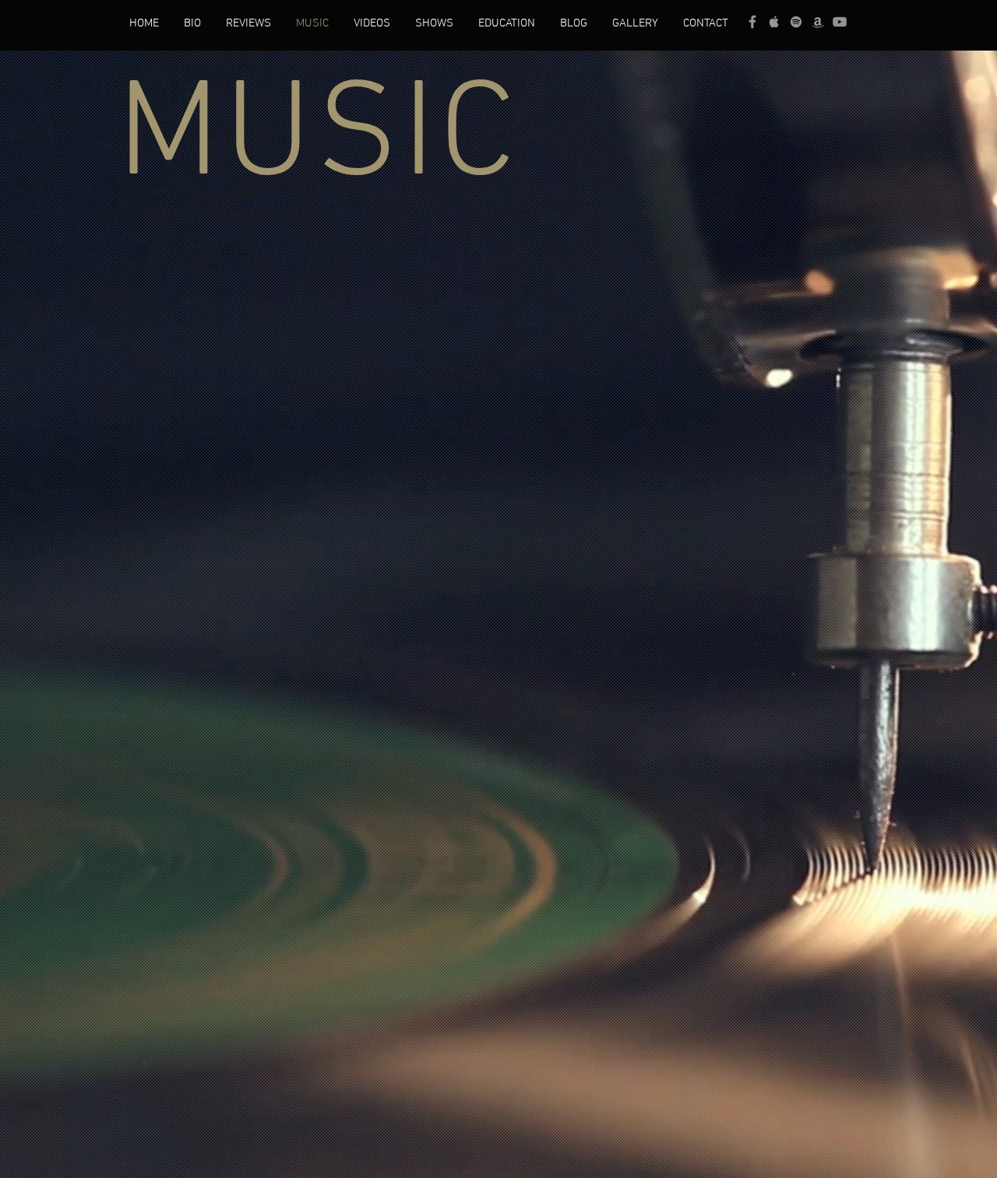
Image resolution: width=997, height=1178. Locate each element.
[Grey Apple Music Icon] (774, 21)
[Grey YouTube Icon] (839, 21)
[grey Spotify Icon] (796, 21)
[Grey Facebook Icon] (752, 21)
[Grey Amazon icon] (817, 21)
